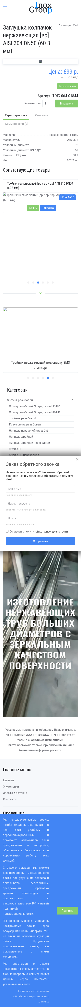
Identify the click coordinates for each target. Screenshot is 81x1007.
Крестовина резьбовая (25, 424)
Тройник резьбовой (22, 418)
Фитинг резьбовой (20, 400)
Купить (33, 207)
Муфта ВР (15, 449)
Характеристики (16, 115)
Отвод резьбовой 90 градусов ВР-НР (34, 412)
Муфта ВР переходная (24, 455)
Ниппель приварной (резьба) (28, 430)
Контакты (10, 799)
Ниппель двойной (21, 436)
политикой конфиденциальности (46, 531)
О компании (11, 786)
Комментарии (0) (16, 124)
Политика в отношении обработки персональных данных (31, 996)
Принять (67, 910)
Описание (41, 115)
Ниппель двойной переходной (29, 443)
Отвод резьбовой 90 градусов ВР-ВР (34, 406)
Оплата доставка (15, 793)
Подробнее (48, 207)
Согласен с (38, 531)
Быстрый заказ (67, 86)
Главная (8, 780)
